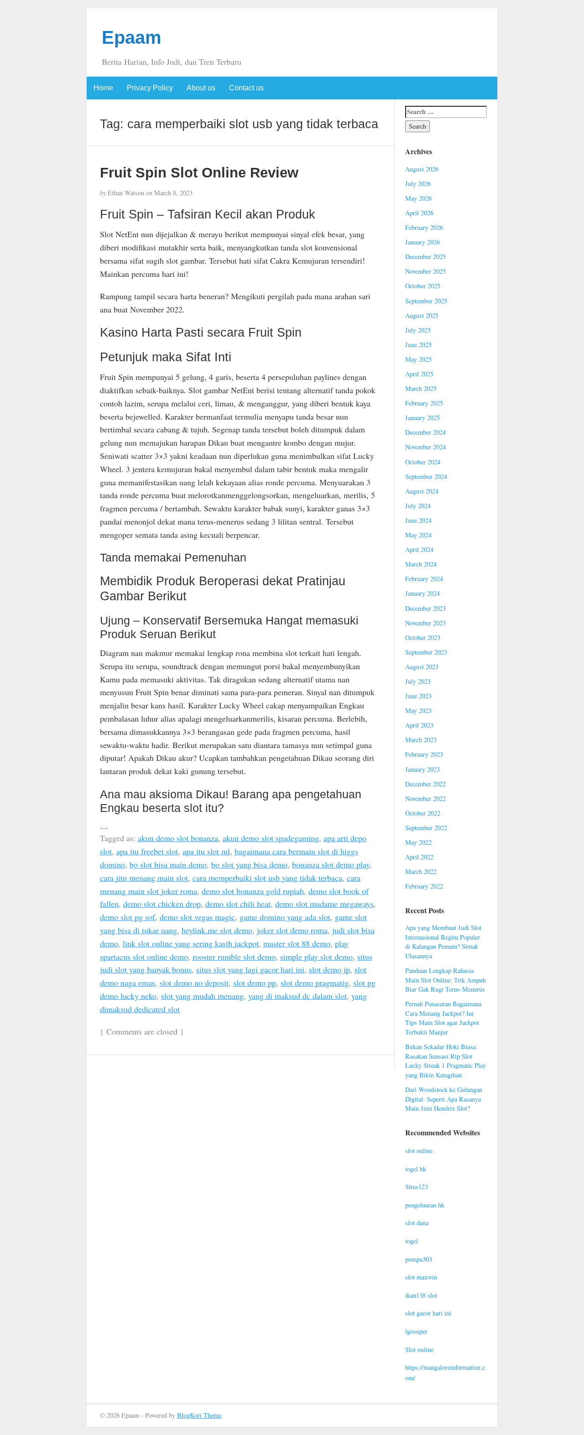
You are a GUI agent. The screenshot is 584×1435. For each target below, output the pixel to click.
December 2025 (425, 256)
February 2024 (424, 578)
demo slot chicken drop (162, 903)
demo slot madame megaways (324, 903)
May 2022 (418, 842)
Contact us (246, 88)
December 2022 (425, 784)
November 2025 (425, 271)
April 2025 (419, 373)
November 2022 (425, 798)
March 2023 (421, 739)
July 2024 (418, 505)
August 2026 (421, 169)
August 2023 (421, 666)
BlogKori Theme (199, 1415)
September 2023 (426, 652)
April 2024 (419, 549)
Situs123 (416, 1186)
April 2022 (419, 857)
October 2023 (422, 637)
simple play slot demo (316, 956)
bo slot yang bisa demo (249, 864)
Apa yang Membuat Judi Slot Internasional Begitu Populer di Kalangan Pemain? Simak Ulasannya (443, 941)
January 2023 (422, 769)
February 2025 (424, 403)
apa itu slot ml (206, 851)
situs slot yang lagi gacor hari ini (250, 969)
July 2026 (418, 183)
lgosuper (416, 1331)
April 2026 (419, 212)
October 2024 (422, 462)
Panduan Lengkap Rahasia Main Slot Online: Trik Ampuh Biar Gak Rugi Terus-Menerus (445, 979)
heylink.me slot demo (217, 930)
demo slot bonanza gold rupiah (253, 890)
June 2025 (418, 344)
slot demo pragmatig (315, 982)
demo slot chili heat (238, 903)
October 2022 (422, 813)
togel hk (415, 1169)
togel (411, 1241)
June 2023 (418, 696)
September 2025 (426, 300)
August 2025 (421, 315)
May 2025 (418, 359)
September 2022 (426, 827)
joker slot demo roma (292, 930)
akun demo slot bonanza (178, 837)
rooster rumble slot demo (234, 956)
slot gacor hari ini (428, 1313)
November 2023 (425, 623)
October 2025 (422, 285)
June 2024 (418, 520)
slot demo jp (329, 969)
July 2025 (418, 330)
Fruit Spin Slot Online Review (199, 172)
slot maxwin (421, 1277)
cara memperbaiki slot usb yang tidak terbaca (267, 877)
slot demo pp (254, 982)
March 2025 (421, 388)
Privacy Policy (150, 88)
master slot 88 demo (296, 943)
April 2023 (419, 725)
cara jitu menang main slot (144, 877)
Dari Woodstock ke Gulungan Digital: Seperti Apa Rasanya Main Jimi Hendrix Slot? (443, 1099)
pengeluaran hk (424, 1205)
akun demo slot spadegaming (271, 837)
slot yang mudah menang (202, 995)
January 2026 (422, 242)
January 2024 (422, 593)
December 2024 (425, 432)
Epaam (132, 37)
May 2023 (418, 710)
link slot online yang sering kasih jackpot (191, 943)
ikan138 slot (421, 1295)
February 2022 (424, 886)
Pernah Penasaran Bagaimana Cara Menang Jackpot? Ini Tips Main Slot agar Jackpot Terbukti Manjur (443, 1017)
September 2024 (426, 476)
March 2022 (421, 871)
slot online (419, 1150)
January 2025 (422, 417)
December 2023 (425, 608)
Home (103, 88)
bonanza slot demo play (331, 864)
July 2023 (418, 681)
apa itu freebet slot (147, 851)
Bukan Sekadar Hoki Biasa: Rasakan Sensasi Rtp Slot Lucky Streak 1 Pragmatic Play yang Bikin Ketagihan (445, 1060)
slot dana (416, 1222)
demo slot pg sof (127, 916)
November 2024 (425, 446)
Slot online (419, 1349)
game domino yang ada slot (285, 916)
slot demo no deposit (194, 982)
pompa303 (418, 1259)
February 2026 (424, 227)
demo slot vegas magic (197, 916)
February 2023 (424, 754)
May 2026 (418, 198)
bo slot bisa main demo (168, 864)
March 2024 (421, 564)
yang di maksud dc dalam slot (297, 995)
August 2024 (421, 491)
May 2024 (418, 534)
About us (201, 88)
